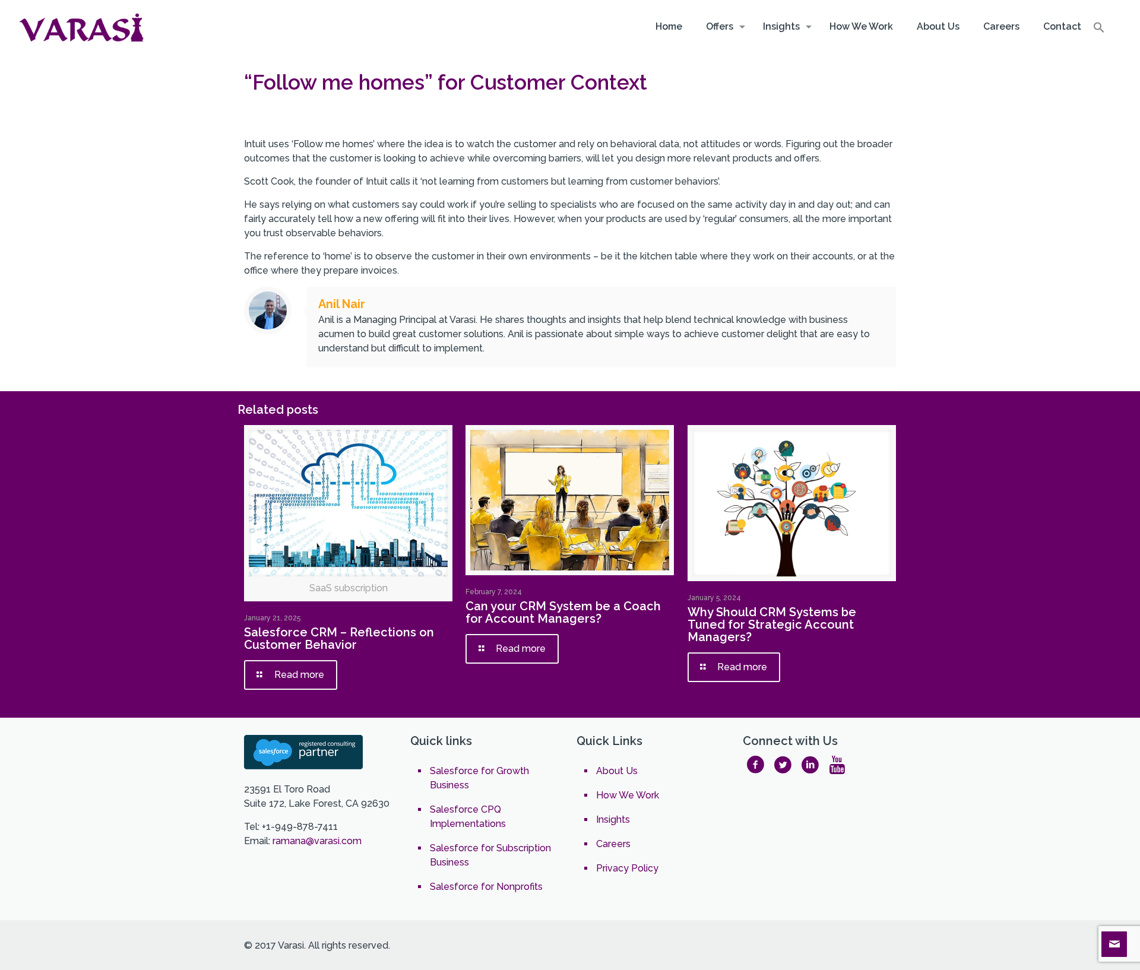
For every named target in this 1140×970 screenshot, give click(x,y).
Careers (613, 843)
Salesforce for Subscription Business (490, 855)
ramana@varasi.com (317, 841)
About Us (617, 770)
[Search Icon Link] (1099, 30)
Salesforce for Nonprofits (486, 886)
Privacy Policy (627, 868)
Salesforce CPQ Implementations (468, 816)
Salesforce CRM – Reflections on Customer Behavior (339, 638)
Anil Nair (341, 304)
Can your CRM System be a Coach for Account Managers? (563, 612)
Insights (613, 819)
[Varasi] (83, 26)
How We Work (627, 795)
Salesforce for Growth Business (479, 778)
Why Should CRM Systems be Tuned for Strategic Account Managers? (772, 624)
